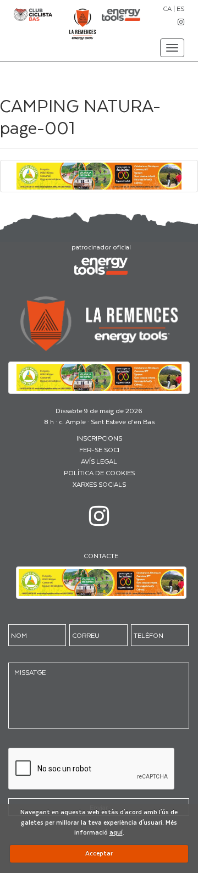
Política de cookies (99, 472)
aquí (116, 832)
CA (167, 8)
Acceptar (99, 853)
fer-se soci (99, 449)
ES (180, 8)
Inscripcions (99, 437)
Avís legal (99, 460)
